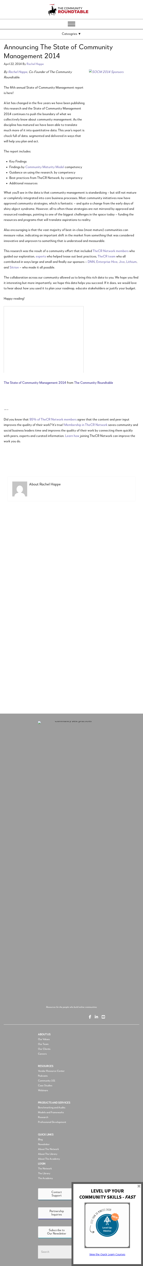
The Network (45, 1168)
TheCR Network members (110, 251)
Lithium (131, 262)
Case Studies (45, 1085)
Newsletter (44, 1144)
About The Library (47, 1154)
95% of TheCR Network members (53, 419)
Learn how (72, 436)
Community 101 (46, 1080)
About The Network (48, 1149)
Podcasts (43, 1076)
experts (41, 256)
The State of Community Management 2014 (35, 383)
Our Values (44, 1039)
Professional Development (52, 1122)
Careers (42, 1054)
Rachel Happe (17, 72)
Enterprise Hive (106, 262)
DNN (91, 262)
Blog (40, 1139)
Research (43, 1117)
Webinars (43, 1090)
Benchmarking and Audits (51, 1107)
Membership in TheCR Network (85, 425)
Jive (122, 262)
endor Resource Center (52, 1071)
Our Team (43, 1044)
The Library (44, 1173)
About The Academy (49, 1159)
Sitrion (14, 267)
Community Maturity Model (44, 167)
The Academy (45, 1178)
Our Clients (44, 1049)
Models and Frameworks (51, 1112)
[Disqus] (71, 555)
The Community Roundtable (71, 9)
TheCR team (106, 256)
